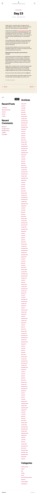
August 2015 (23, 322)
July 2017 (23, 307)
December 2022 (24, 197)
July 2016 (23, 316)
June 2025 (23, 133)
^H (18, 2)
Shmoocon (23, 479)
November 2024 (24, 148)
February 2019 (24, 284)
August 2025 (23, 129)
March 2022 (23, 216)
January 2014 (24, 358)
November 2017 (24, 301)
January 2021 (24, 246)
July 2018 (23, 295)
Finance (3, 134)
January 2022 (24, 220)
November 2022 (24, 199)
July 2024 (23, 156)
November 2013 (24, 363)
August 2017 (23, 305)
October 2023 (24, 176)
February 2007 (24, 401)
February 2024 (24, 167)
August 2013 (23, 369)
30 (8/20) (4, 111)
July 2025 (23, 131)
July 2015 (23, 324)
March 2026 (23, 114)
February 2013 (24, 382)
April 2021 (23, 239)
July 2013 (23, 371)
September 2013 (24, 367)
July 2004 (23, 437)
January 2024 (24, 169)
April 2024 (23, 163)
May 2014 (23, 350)
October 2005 (24, 405)
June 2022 (23, 210)
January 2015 (24, 333)
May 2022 (23, 212)
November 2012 (24, 386)
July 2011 (23, 392)
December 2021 (24, 222)
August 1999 (23, 456)
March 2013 (23, 380)
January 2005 (24, 424)
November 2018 (24, 288)
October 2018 (24, 290)
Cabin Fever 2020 (24, 466)
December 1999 (24, 452)
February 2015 (24, 331)
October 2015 (24, 320)
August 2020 (23, 256)
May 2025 (23, 135)
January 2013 (24, 384)
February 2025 (24, 142)
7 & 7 (6, 126)
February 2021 (24, 244)
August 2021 (23, 231)
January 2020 (24, 271)
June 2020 (23, 261)
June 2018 (23, 297)
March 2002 (23, 448)
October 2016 (24, 312)
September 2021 (24, 229)
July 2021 (23, 233)
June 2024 (23, 159)
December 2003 (24, 446)
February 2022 (24, 218)
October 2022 (24, 201)
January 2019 (24, 286)
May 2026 (23, 110)
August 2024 (23, 154)
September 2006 (24, 403)
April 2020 (23, 265)
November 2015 (24, 318)
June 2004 (23, 439)
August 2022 (23, 205)
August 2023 (23, 180)
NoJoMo (8, 80)
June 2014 (23, 348)
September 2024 (24, 152)
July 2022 (23, 207)
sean (3, 128)
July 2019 (23, 280)
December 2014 (24, 335)
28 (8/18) (3, 116)
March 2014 (23, 354)
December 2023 (24, 171)
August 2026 (23, 103)
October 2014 (24, 339)
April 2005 (23, 418)
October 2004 (24, 431)
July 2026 (23, 105)
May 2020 (23, 263)
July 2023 (23, 182)
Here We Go (7, 128)
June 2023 (23, 184)
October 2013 (24, 365)
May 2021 (23, 237)
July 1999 (23, 458)
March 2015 (23, 329)
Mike (3, 126)
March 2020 (23, 267)
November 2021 (24, 224)
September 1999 (24, 454)
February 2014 (24, 356)
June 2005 (23, 414)
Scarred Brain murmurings (26, 477)
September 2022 (24, 203)
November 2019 (24, 275)
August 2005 (23, 409)
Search (3, 97)
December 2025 (24, 120)
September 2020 (24, 254)
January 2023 (24, 195)
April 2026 (23, 112)
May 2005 (23, 416)
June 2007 (23, 399)
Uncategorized (12, 80)
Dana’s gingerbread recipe (23, 30)
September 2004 (24, 433)
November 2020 (24, 250)
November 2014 (24, 337)
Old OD (22, 475)
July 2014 (23, 346)
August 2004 (23, 435)
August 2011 (23, 390)
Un (5, 132)
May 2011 (23, 397)
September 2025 (24, 127)
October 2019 (24, 278)
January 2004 (24, 443)
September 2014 (24, 341)
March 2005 (23, 420)
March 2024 (23, 165)
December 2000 (24, 450)
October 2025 (24, 125)
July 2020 (23, 258)
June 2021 (23, 235)
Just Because (4, 107)
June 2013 (23, 373)
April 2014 (23, 352)
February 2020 (24, 269)
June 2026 (23, 108)
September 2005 (24, 407)
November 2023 (24, 173)
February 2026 (24, 116)
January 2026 (24, 118)
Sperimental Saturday (6, 109)
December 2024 (24, 146)
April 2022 (23, 214)
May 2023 (23, 186)
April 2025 (23, 137)
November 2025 (24, 122)
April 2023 (23, 188)
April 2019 (23, 282)
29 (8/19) (3, 114)
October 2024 (24, 150)
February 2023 (24, 193)
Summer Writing (24, 481)
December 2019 (24, 273)
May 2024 (23, 161)
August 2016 (23, 314)
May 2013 (23, 375)
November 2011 (24, 388)
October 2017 (24, 303)
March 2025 (23, 139)
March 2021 (23, 241)
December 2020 (24, 248)
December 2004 (24, 426)
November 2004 (24, 429)
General (22, 468)
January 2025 (24, 144)
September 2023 (24, 178)
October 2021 (24, 227)
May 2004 (23, 441)
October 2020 (24, 252)
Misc (22, 471)
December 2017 (24, 299)
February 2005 (24, 422)
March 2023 (23, 190)
